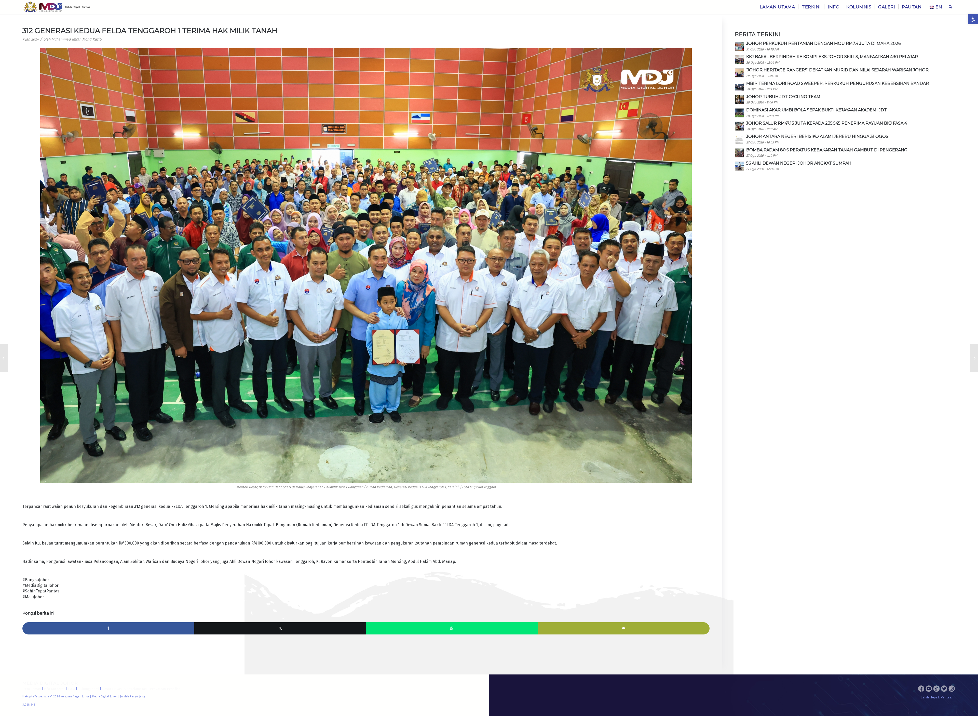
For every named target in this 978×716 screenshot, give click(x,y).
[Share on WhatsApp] (452, 628)
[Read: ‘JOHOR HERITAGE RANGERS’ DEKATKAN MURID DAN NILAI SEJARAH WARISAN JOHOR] (739, 72)
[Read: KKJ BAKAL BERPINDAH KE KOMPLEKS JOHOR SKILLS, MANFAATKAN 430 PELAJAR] (739, 59)
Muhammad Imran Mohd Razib (76, 39)
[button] (973, 19)
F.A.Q (71, 689)
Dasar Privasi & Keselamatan (124, 689)
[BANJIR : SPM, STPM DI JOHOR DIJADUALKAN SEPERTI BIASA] (4, 358)
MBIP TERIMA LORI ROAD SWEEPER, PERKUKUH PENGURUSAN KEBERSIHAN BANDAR (837, 83)
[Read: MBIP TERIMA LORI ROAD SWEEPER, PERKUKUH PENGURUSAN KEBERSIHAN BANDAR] (739, 86)
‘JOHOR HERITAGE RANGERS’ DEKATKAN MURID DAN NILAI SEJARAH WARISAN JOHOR (837, 70)
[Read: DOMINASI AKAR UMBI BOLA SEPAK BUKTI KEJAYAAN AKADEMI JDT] (739, 112)
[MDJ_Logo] (56, 7)
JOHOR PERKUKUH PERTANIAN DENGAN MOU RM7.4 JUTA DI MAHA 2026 (823, 43)
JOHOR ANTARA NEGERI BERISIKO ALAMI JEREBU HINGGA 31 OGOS (817, 136)
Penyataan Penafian (165, 689)
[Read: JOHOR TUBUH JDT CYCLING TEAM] (739, 99)
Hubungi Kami (88, 689)
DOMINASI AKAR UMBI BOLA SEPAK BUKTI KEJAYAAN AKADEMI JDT (816, 110)
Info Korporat (54, 689)
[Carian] (950, 7)
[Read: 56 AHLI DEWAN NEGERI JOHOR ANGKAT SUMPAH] (739, 166)
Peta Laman (31, 689)
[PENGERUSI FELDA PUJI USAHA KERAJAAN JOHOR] (974, 358)
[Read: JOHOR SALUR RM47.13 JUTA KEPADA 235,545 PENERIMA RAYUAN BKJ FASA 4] (739, 126)
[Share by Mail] (623, 628)
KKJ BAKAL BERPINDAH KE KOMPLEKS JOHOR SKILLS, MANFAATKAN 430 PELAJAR (832, 56)
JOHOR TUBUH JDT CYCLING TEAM (783, 96)
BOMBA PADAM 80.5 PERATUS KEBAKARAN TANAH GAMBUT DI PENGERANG (826, 150)
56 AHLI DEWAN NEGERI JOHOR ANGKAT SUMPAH (798, 163)
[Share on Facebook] (108, 628)
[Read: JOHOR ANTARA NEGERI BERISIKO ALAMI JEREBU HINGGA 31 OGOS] (739, 139)
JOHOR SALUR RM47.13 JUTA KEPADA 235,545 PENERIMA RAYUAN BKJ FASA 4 (826, 123)
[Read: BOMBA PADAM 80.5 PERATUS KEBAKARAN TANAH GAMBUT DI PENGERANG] (739, 152)
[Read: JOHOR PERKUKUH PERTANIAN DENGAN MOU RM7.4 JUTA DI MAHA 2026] (739, 46)
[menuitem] (777, 7)
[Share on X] (280, 628)
